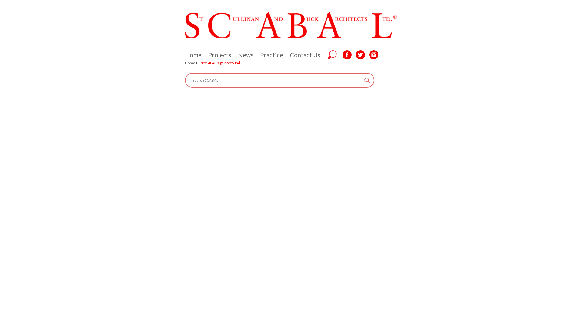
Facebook (347, 54)
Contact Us (305, 54)
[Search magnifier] (367, 80)
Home (193, 54)
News (245, 54)
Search (332, 54)
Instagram (373, 54)
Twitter (360, 54)
